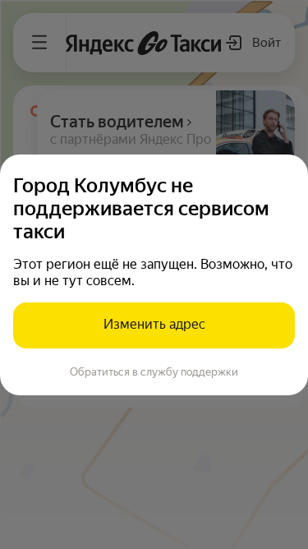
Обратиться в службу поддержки (154, 372)
